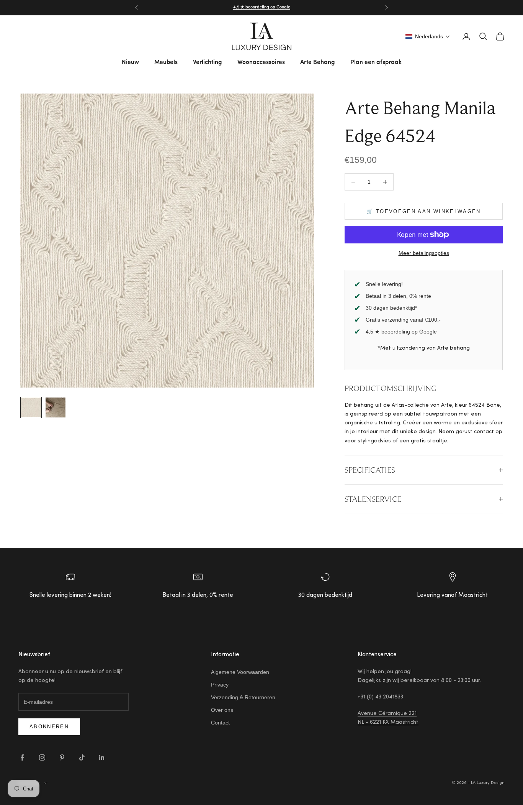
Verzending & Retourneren (243, 697)
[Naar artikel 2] (55, 407)
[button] (428, 36)
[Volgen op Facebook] (22, 757)
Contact (220, 723)
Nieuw (130, 62)
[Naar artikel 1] (31, 407)
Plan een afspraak (376, 62)
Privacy (220, 685)
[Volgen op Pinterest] (62, 757)
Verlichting (207, 62)
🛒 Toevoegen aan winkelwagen (423, 211)
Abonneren (49, 726)
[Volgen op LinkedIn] (102, 757)
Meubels (166, 62)
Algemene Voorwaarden (240, 672)
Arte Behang (317, 62)
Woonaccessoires (261, 62)
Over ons (222, 710)
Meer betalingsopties (424, 253)
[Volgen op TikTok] (82, 757)
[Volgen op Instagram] (42, 757)
